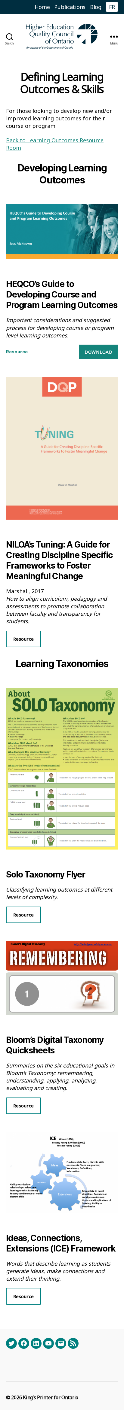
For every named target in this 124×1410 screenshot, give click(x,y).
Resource (17, 351)
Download (98, 352)
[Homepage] (62, 36)
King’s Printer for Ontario (50, 1397)
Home (42, 7)
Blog (95, 7)
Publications (69, 7)
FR (112, 7)
